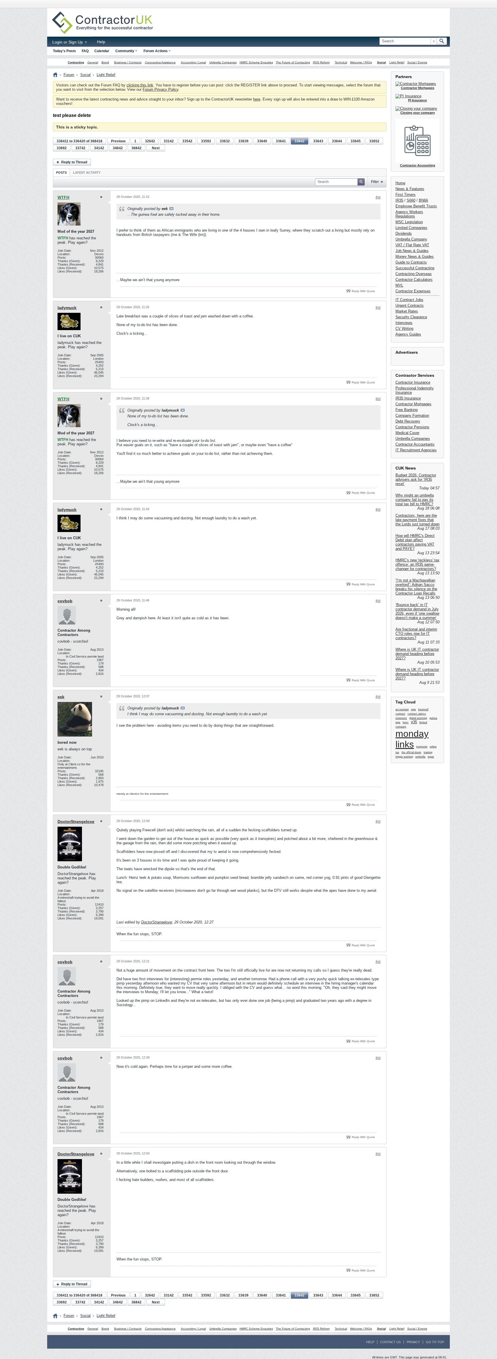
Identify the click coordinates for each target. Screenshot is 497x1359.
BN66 (423, 200)
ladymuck (67, 307)
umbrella (420, 756)
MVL (399, 285)
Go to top (435, 1342)
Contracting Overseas (413, 274)
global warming (418, 718)
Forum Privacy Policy (160, 89)
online (433, 746)
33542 (187, 141)
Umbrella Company (411, 239)
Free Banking (406, 410)
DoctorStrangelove (76, 821)
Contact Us (390, 1342)
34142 (99, 148)
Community (124, 51)
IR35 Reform (321, 62)
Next (156, 148)
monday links (412, 738)
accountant (402, 709)
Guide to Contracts (411, 262)
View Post (171, 208)
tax (397, 752)
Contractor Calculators (414, 279)
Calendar (101, 51)
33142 (169, 141)
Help (101, 41)
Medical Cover (407, 433)
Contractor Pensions (412, 427)
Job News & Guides (412, 251)
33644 (337, 141)
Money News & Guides (414, 256)
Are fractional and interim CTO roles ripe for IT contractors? (416, 633)
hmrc (406, 722)
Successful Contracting (414, 268)
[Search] (442, 41)
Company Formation (412, 415)
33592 (206, 141)
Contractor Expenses (413, 291)
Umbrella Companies (223, 62)
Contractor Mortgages (413, 404)
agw (413, 709)
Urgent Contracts (409, 305)
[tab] (61, 172)
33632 (225, 141)
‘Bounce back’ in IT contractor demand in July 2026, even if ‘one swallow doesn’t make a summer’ (417, 611)
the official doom (411, 752)
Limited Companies (411, 228)
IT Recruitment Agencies (416, 450)
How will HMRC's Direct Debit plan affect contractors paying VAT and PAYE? (415, 542)
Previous (118, 141)
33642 (300, 141)
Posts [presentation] (61, 172)
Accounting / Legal (193, 62)
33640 (262, 141)
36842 (136, 148)
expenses (401, 718)
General (92, 62)
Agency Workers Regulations (409, 214)
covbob (65, 601)
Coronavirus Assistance (160, 62)
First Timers (405, 194)
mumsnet (421, 746)
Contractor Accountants (415, 444)
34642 (118, 148)
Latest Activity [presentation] (86, 172)
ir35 (414, 722)
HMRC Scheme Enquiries (256, 62)
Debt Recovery (407, 421)
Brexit (105, 62)
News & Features (409, 189)
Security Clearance (411, 317)
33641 (281, 141)
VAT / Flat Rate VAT (412, 245)
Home (400, 183)
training (428, 752)
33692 (62, 148)
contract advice (417, 713)
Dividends (403, 233)
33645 (356, 141)
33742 (80, 148)
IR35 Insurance (408, 398)
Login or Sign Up (68, 42)
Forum (69, 75)
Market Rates (406, 311)
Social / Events (417, 62)
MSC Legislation (409, 222)
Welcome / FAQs (361, 62)
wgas (431, 756)
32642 (150, 141)
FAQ (85, 51)
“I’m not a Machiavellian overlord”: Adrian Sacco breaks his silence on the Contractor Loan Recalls (416, 586)
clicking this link (140, 85)
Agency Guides (408, 334)
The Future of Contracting (293, 62)
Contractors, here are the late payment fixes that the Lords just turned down (417, 519)
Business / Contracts (128, 62)
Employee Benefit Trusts (416, 206)
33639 (243, 141)
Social (381, 62)
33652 (374, 141)
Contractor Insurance (412, 382)
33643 (318, 141)
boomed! (423, 709)
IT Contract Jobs (409, 300)
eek (61, 696)
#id (378, 197)
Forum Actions (156, 51)
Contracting (76, 62)
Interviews (403, 323)
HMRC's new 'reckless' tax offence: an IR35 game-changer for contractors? (417, 564)
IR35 (399, 200)
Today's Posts (64, 51)
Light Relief (396, 62)
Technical (341, 62)
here (256, 99)
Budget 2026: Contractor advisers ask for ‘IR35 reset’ (415, 479)
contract (400, 713)
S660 (411, 200)
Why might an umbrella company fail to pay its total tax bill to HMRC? (414, 499)
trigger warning (404, 756)
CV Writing (404, 328)
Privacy (413, 1342)
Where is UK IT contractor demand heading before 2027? (417, 653)
